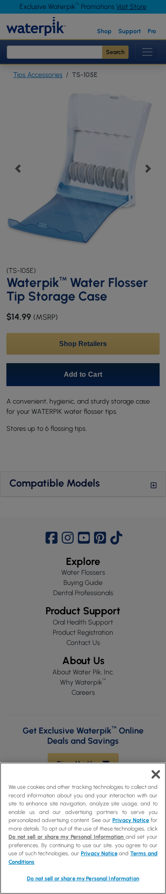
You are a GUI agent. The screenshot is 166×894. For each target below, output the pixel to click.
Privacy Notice (130, 820)
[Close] (155, 774)
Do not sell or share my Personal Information (83, 878)
